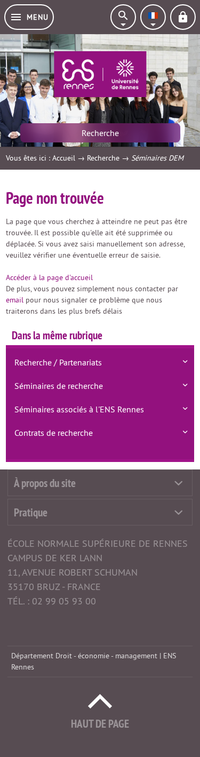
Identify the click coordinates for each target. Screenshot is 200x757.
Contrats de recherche (53, 432)
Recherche (103, 158)
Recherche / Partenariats (58, 362)
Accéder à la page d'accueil (49, 277)
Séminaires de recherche (58, 385)
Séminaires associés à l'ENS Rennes (79, 409)
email (14, 300)
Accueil (63, 158)
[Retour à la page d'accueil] (100, 74)
